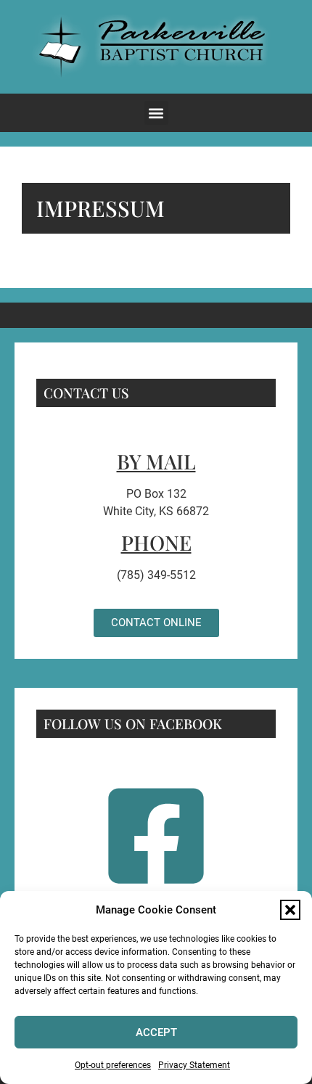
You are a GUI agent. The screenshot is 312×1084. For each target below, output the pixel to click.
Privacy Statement (194, 1065)
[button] (290, 910)
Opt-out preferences (113, 1065)
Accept (156, 1032)
